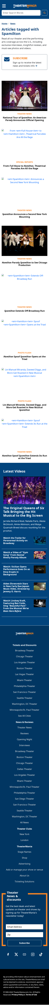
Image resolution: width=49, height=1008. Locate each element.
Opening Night (24, 739)
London (24, 840)
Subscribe (24, 943)
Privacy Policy (18, 994)
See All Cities (24, 715)
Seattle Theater (24, 697)
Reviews (24, 733)
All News (24, 822)
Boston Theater (25, 668)
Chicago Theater (24, 656)
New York (24, 834)
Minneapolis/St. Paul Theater (24, 709)
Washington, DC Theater (24, 703)
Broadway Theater (24, 650)
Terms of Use (31, 994)
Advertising (24, 863)
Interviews (24, 745)
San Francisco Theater (24, 692)
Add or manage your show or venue (24, 869)
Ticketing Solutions (24, 881)
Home (4, 23)
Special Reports (24, 162)
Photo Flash (24, 352)
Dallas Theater (24, 769)
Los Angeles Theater (24, 662)
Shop (24, 857)
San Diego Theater (24, 798)
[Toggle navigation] (1, 5)
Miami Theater (24, 680)
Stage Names (24, 851)
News (12, 23)
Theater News (24, 113)
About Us (24, 875)
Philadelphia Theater (24, 686)
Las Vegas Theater (24, 674)
